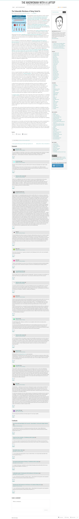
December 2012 (56, 73)
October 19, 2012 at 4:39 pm (20, 261)
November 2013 (56, 62)
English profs (55, 93)
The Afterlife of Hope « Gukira (18, 450)
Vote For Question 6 (27, 73)
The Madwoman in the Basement (59, 48)
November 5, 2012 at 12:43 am (18, 451)
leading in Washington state (41, 30)
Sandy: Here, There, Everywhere (42, 143)
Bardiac (54, 113)
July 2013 (54, 65)
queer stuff (27, 140)
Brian (16, 383)
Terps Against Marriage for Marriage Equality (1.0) (22, 143)
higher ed (55, 97)
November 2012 (56, 74)
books (54, 86)
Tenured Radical (56, 136)
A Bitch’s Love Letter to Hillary (58, 44)
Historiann (17, 318)
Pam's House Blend (56, 148)
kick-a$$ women (56, 99)
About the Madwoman (20, 7)
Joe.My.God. (55, 147)
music (54, 100)
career (54, 87)
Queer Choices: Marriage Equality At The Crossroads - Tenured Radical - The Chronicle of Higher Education (30, 423)
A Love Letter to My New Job (58, 46)
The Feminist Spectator (57, 137)
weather (54, 108)
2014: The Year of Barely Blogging (59, 45)
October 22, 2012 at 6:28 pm (20, 384)
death (54, 91)
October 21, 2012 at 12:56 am (20, 336)
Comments (65, 7)
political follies (21, 140)
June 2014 (55, 56)
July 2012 (54, 79)
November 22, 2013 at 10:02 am (18, 474)
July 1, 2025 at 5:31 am (19, 411)
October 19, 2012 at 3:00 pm (20, 162)
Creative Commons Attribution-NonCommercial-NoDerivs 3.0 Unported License (59, 158)
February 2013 (55, 71)
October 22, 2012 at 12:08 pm (20, 366)
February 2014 (55, 58)
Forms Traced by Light (57, 120)
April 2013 (55, 69)
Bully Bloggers (55, 114)
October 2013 (55, 63)
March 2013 (55, 70)
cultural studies (55, 90)
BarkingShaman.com (22, 354)
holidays (54, 98)
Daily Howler (55, 143)
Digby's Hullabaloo (56, 146)
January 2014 (55, 59)
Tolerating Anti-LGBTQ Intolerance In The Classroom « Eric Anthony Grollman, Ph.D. (27, 484)
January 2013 (55, 72)
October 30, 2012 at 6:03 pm (17, 438)
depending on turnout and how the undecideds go (32, 34)
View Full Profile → (55, 38)
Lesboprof (55, 130)
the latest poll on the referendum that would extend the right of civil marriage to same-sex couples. (37, 18)
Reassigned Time (56, 133)
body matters (55, 85)
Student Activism (56, 135)
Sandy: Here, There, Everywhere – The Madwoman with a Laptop (23, 437)
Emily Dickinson (56, 92)
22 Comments (34, 13)
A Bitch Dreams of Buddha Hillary (59, 43)
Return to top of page (15, 517)
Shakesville (55, 150)
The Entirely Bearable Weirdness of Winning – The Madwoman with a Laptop (26, 461)
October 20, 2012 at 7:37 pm (20, 319)
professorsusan (18, 161)
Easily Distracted (56, 118)
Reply (13, 157)
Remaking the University (57, 134)
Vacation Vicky (18, 410)
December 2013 (56, 61)
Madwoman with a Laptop (25, 13)
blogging (54, 84)
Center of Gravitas (56, 115)
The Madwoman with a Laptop (38, 2)
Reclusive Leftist (56, 149)
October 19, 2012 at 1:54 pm (20, 150)
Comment (46, 510)
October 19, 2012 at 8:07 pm (20, 272)
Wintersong (17, 350)
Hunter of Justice (56, 129)
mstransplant (18, 365)
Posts (60, 7)
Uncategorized (55, 107)
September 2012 (56, 77)
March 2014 (55, 57)
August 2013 (55, 64)
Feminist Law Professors (57, 119)
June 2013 (55, 66)
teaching (54, 106)
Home (13, 7)
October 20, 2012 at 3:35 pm (20, 283)
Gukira (54, 127)
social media (55, 105)
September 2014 (56, 55)
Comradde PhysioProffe (19, 271)
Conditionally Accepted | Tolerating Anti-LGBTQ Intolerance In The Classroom (26, 473)
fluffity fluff (55, 94)
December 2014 (56, 54)
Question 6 (45, 20)
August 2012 (55, 78)
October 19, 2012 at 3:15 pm (20, 177)
